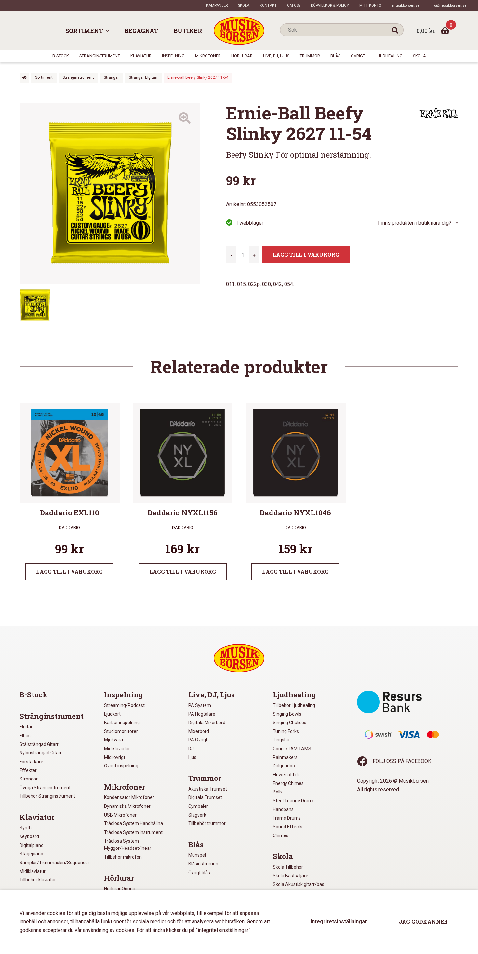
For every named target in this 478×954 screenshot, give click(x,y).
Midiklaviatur (33, 871)
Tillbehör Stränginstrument (47, 796)
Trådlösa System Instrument (133, 832)
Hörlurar (242, 55)
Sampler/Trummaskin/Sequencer (54, 862)
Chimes (280, 835)
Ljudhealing (389, 55)
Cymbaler (198, 806)
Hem (24, 78)
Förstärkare (31, 761)
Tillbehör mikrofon (123, 857)
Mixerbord (198, 731)
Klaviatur (141, 55)
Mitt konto (370, 5)
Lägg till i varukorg (305, 254)
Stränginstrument (99, 55)
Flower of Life (287, 774)
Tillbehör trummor (207, 823)
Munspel (197, 855)
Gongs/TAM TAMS (292, 748)
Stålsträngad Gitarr (39, 744)
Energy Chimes (288, 783)
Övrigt (358, 55)
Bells (278, 791)
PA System (199, 705)
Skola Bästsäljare (290, 875)
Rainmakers (285, 757)
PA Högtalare (201, 714)
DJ (191, 748)
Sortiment (84, 31)
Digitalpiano (32, 845)
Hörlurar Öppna (119, 888)
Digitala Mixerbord (206, 722)
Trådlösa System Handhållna (133, 823)
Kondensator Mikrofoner (129, 797)
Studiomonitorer (121, 731)
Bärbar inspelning (122, 722)
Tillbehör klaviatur (38, 879)
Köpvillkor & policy (330, 5)
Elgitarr (27, 726)
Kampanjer (217, 5)
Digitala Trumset (205, 797)
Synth (26, 827)
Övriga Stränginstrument (45, 787)
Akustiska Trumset (207, 789)
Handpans (283, 809)
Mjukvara (113, 739)
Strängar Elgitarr (143, 77)
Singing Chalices (289, 722)
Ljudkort (112, 714)
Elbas (25, 735)
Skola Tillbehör (288, 867)
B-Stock (60, 55)
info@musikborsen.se (448, 5)
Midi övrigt (114, 757)
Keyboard (29, 836)
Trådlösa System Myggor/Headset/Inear (127, 844)
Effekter (28, 770)
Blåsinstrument (204, 863)
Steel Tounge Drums (294, 800)
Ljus (192, 757)
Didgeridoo (284, 765)
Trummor (310, 55)
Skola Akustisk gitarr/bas (298, 884)
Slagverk (197, 815)
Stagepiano (31, 853)
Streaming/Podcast (124, 705)
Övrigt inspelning (121, 765)
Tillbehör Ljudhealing (294, 705)
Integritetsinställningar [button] (339, 922)
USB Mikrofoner (120, 815)
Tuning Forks (286, 731)
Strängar (111, 77)
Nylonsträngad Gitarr (41, 752)
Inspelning (173, 55)
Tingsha (281, 739)
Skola (243, 5)
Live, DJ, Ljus (276, 55)
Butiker (188, 31)
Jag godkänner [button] (423, 921)
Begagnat (141, 31)
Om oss (293, 5)
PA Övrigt (197, 739)
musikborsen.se (405, 5)
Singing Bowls (287, 714)
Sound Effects (287, 826)
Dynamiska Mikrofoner (127, 806)
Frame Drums (287, 818)
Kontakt (268, 5)
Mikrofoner (208, 55)
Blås (335, 55)
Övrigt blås (199, 872)
